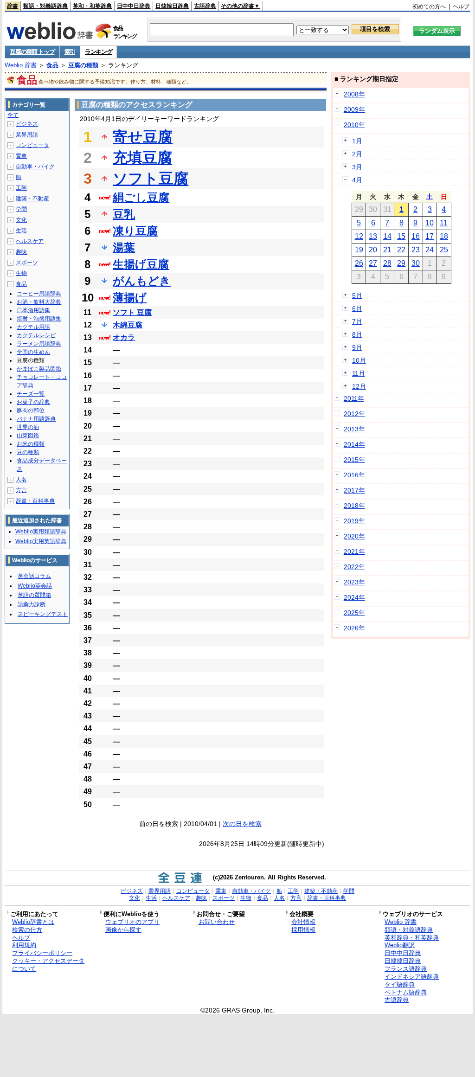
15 (401, 236)
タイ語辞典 (400, 984)
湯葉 (124, 247)
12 (359, 236)
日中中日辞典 (133, 6)
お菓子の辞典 (33, 402)
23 (415, 250)
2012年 (354, 413)
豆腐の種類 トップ (32, 51)
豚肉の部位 (31, 410)
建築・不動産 (32, 198)
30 (415, 263)
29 (401, 263)
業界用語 (27, 134)
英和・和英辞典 (92, 6)
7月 (357, 321)
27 (373, 263)
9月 (357, 347)
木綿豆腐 (127, 325)
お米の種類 (31, 444)
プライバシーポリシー (42, 952)
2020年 (354, 536)
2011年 (354, 398)
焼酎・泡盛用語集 (39, 318)
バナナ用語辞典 (36, 419)
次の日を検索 (242, 823)
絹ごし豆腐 (141, 197)
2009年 (354, 109)
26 (359, 263)
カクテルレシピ (36, 335)
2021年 (354, 551)
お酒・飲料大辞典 (39, 302)
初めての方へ (429, 6)
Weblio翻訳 (400, 945)
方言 (21, 490)
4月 (357, 180)
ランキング (98, 51)
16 (415, 236)
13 (373, 236)
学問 (21, 209)
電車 (21, 156)
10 (429, 223)
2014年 (354, 444)
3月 (357, 167)
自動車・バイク (35, 166)
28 (387, 263)
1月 (357, 141)
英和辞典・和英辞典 (412, 937)
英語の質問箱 (34, 595)
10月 (359, 360)
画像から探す (123, 929)
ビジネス (27, 124)
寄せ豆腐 (143, 136)
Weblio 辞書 (21, 65)
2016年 (354, 475)
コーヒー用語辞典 (39, 293)
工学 (21, 188)
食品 (52, 65)
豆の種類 (28, 452)
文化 (21, 220)
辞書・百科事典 (35, 501)
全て (13, 115)
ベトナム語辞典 (406, 992)
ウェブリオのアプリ (132, 921)
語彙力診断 (31, 604)
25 (444, 250)
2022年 (354, 567)
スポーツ (27, 262)
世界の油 (28, 427)
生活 (21, 230)
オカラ (124, 337)
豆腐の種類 (83, 65)
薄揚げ (130, 297)
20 (373, 250)
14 (387, 236)
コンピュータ (32, 145)
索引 (69, 51)
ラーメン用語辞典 (39, 343)
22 (401, 250)
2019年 (354, 521)
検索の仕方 (27, 929)
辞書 (12, 6)
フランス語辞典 (406, 968)
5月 (357, 295)
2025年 (354, 612)
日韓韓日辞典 (172, 6)
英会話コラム (34, 576)
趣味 (21, 252)
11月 (358, 373)
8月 (357, 334)
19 (359, 250)
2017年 (354, 490)
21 (387, 250)
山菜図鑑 (28, 435)
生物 (21, 273)
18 (444, 236)
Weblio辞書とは (33, 921)
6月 (357, 308)
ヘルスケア (30, 241)
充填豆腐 (142, 157)
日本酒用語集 (33, 310)
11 (444, 223)
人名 (21, 479)
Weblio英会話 (35, 586)
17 (429, 236)
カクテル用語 (33, 327)
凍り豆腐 (135, 230)
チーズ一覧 (31, 394)
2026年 (354, 628)
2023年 (354, 582)
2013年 (354, 429)
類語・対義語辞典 (45, 6)
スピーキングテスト (43, 614)
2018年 (354, 505)
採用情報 (303, 929)
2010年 (354, 124)
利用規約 (24, 945)
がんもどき (142, 281)
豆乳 (124, 214)
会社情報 (303, 921)
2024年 (354, 597)
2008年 (354, 94)
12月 (359, 386)
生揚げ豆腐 (141, 264)
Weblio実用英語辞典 (40, 541)
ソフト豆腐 (150, 178)
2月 (357, 154)
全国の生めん (33, 352)
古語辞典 (205, 6)
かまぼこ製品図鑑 (39, 368)
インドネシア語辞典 (412, 976)
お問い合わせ (217, 921)
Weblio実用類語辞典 (40, 531)
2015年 (354, 459)
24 (429, 250)
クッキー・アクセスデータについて (48, 964)
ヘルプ (461, 6)
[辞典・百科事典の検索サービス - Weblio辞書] (49, 37)
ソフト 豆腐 (132, 312)
